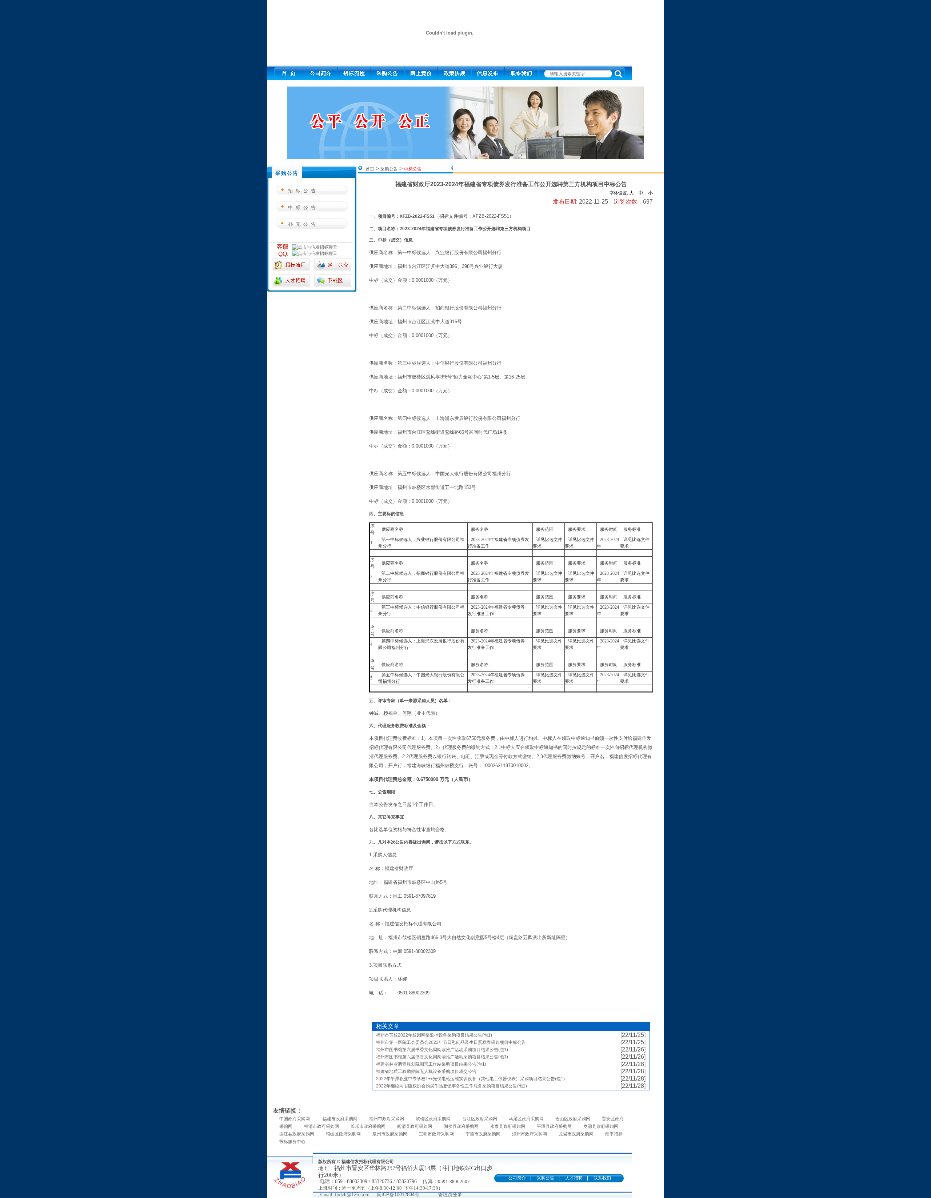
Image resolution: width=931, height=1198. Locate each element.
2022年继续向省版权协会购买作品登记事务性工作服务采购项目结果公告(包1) (451, 1086)
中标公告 (303, 207)
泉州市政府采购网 (389, 1134)
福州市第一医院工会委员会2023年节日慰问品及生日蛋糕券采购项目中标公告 (451, 1042)
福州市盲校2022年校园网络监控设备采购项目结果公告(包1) (434, 1035)
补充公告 (303, 224)
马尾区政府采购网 (526, 1118)
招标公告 (303, 190)
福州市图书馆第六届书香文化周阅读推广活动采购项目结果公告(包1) (442, 1049)
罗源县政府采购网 (600, 1126)
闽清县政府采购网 (414, 1126)
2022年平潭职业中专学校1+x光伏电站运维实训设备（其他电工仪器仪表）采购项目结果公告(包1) (470, 1078)
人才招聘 (574, 1178)
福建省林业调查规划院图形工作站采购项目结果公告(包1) (431, 1064)
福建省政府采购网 (340, 1118)
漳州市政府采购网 (529, 1134)
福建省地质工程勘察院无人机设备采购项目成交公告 (426, 1071)
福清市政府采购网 (321, 1126)
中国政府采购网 (295, 1118)
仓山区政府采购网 (572, 1118)
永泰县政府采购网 (507, 1126)
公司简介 (517, 1178)
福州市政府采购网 (386, 1118)
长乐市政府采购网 (368, 1126)
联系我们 (602, 1178)
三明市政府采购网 (436, 1134)
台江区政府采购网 (479, 1118)
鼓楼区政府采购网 (433, 1118)
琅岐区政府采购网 (343, 1134)
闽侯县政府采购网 (461, 1126)
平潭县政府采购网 (554, 1126)
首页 (369, 169)
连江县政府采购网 (296, 1134)
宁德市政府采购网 (483, 1134)
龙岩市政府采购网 (576, 1134)
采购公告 (389, 169)
